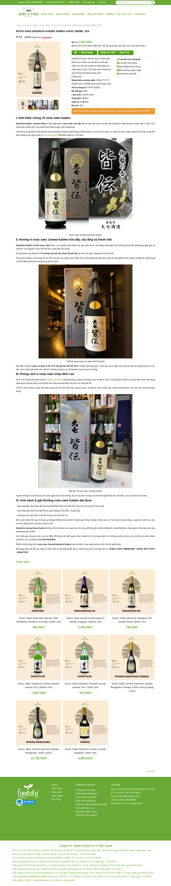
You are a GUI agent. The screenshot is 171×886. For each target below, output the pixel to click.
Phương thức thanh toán (86, 794)
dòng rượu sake (55, 380)
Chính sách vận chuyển (85, 797)
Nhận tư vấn (115, 52)
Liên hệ (101, 2)
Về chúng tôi (89, 2)
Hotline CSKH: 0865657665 (30, 2)
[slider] (47, 38)
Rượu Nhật (78, 14)
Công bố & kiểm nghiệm (86, 815)
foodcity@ (121, 796)
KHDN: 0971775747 (56, 2)
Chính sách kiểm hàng (85, 801)
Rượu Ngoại (63, 14)
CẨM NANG (140, 14)
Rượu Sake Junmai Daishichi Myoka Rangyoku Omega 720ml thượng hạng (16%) (132, 687)
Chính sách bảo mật (84, 808)
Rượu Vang (47, 14)
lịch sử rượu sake (49, 135)
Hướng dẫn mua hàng (85, 790)
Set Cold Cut (124, 14)
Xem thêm (150, 771)
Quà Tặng (56, 799)
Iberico (110, 14)
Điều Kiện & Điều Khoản (86, 812)
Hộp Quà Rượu (95, 14)
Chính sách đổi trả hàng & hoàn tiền (91, 804)
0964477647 (74, 2)
